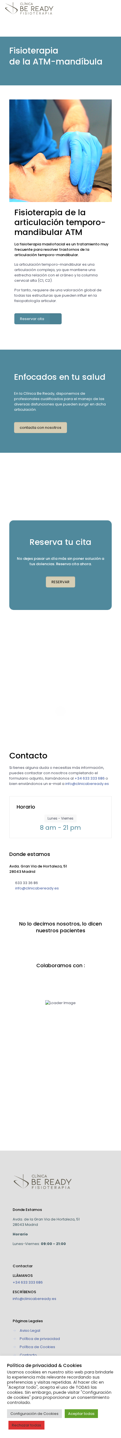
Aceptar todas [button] (81, 1413)
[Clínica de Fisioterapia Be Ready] (29, 8)
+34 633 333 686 (28, 1282)
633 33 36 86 (26, 883)
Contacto (28, 1355)
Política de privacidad (40, 1338)
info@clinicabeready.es (37, 888)
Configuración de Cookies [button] (34, 1413)
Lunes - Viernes (60, 818)
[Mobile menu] (113, 8)
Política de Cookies (37, 1347)
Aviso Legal (30, 1330)
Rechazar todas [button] (26, 1425)
